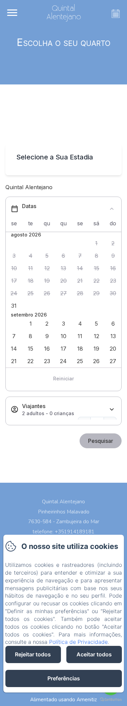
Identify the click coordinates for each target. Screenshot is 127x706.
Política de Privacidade (78, 641)
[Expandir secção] (112, 409)
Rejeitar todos (33, 654)
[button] (96, 243)
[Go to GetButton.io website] (111, 699)
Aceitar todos (94, 654)
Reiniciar (63, 378)
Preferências (63, 678)
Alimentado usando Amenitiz (63, 699)
